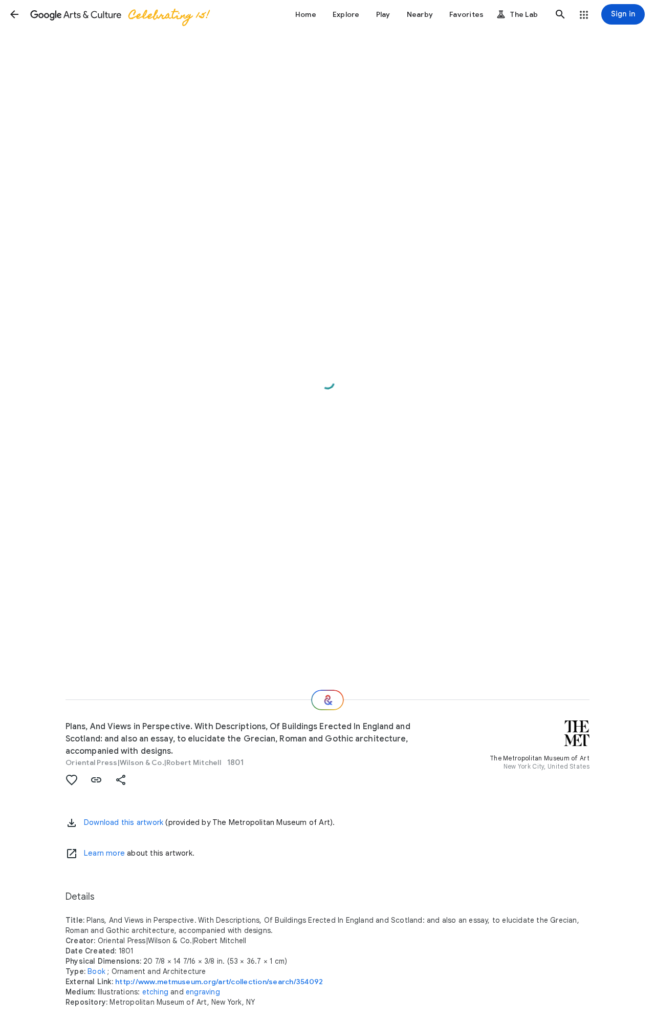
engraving (203, 991)
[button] (14, 14)
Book (96, 971)
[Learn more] (71, 853)
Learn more (104, 853)
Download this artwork (123, 822)
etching (155, 991)
